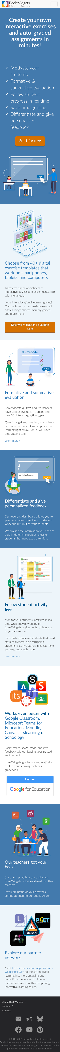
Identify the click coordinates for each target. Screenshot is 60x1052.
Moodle (33, 728)
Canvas (11, 732)
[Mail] (18, 1021)
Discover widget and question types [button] (30, 327)
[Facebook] (18, 1032)
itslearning (30, 732)
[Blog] (29, 1021)
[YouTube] (29, 1032)
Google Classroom (22, 718)
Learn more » (12, 440)
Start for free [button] (30, 141)
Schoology (14, 737)
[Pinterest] (40, 1032)
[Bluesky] (40, 1021)
